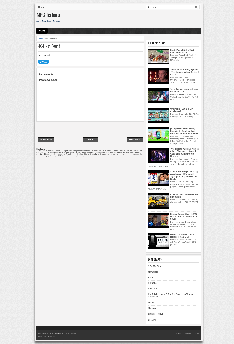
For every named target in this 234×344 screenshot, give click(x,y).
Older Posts (135, 139)
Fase (150, 277)
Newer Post (46, 139)
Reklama (152, 288)
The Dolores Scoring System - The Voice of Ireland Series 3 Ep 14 (184, 72)
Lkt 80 (151, 302)
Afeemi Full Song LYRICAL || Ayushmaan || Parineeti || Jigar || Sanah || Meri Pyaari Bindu (184, 175)
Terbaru (57, 333)
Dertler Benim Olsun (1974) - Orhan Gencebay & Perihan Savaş (184, 216)
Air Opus (152, 283)
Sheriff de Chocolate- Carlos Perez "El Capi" (184, 90)
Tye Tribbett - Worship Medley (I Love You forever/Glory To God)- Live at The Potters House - (184, 152)
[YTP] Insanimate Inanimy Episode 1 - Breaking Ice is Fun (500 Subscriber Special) (184, 131)
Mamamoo (153, 272)
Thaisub (152, 308)
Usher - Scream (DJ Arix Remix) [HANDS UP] (182, 235)
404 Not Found (49, 45)
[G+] (51, 62)
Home (41, 7)
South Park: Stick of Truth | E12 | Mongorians (183, 51)
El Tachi (152, 320)
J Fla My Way (154, 266)
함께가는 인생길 (155, 314)
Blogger (196, 333)
